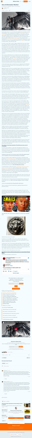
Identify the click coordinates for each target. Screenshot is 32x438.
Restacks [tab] (7, 363)
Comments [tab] (3, 363)
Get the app (19, 434)
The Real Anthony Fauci (11, 158)
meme (27, 104)
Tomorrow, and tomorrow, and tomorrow (9, 292)
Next (27, 357)
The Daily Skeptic (22, 33)
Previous (5, 357)
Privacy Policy (21, 420)
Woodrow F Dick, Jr (6, 381)
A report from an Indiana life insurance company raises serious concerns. (11, 405)
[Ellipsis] (29, 370)
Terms (19, 432)
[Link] (0, 145)
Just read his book (9, 171)
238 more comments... (4, 397)
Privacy (17, 432)
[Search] (20, 1)
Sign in (30, 1)
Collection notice (22, 432)
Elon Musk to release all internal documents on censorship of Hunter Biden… (16, 252)
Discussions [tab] (7, 401)
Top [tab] (2, 401)
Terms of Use (19, 419)
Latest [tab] (5, 401)
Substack (12, 436)
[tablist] (5, 363)
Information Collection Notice (15, 420)
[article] (16, 405)
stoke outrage (16, 37)
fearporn (22, 40)
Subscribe (25, 1)
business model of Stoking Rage (11, 39)
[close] (23, 407)
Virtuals (14, 58)
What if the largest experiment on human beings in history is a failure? (12, 404)
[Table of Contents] (0, 219)
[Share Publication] (22, 1)
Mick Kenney (5, 370)
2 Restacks (11, 352)
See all (3, 420)
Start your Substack (14, 434)
